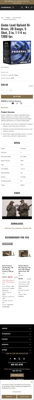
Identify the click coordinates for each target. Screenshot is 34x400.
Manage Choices (17, 391)
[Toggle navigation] (32, 7)
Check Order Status (17, 375)
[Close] (32, 382)
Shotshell (8, 17)
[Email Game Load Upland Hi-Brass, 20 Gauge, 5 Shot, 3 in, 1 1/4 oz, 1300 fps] (13, 103)
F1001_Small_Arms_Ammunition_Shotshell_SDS (18, 228)
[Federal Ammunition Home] (7, 7)
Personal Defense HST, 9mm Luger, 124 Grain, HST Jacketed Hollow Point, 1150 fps (24, 269)
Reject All (9, 396)
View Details (17, 3)
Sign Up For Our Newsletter (17, 354)
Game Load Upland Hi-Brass (10, 19)
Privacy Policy (12, 388)
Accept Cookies (24, 396)
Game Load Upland (17, 17)
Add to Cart (17, 96)
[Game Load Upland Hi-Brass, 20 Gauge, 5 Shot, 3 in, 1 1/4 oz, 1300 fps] (17, 52)
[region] (17, 390)
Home (2, 17)
